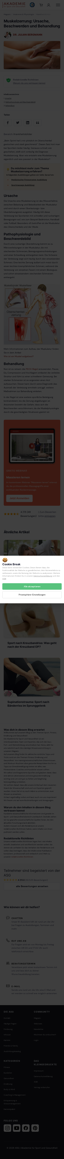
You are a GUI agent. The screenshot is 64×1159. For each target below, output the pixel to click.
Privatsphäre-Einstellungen (32, 594)
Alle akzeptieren (32, 586)
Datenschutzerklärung (42, 576)
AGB (4, 578)
